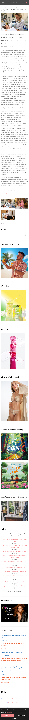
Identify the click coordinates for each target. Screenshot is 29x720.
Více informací (10, 712)
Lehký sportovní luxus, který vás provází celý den (14, 586)
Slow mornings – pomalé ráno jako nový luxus (15, 571)
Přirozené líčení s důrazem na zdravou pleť (14, 551)
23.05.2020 (4, 46)
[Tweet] (3, 223)
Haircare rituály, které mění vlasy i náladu (14, 567)
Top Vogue (14, 2)
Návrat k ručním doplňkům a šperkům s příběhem (14, 582)
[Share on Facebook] (1, 223)
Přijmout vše (8, 715)
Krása (6, 8)
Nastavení (14, 718)
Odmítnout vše (21, 715)
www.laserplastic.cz (6, 193)
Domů (2, 8)
